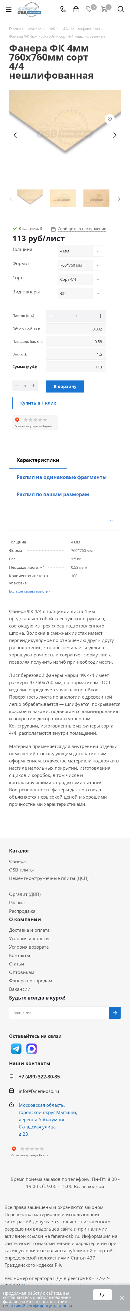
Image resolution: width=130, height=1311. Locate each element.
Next (119, 198)
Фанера (17, 861)
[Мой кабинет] (76, 9)
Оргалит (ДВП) (25, 894)
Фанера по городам (30, 981)
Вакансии (20, 989)
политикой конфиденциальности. (38, 1306)
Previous (11, 198)
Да (102, 1294)
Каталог (19, 850)
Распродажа (22, 911)
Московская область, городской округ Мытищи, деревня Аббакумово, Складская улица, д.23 (48, 1119)
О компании (25, 919)
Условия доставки (29, 938)
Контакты (19, 955)
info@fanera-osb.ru (39, 1091)
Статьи (16, 964)
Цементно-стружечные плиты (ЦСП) (48, 878)
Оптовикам (21, 972)
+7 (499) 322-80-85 (39, 1076)
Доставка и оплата (29, 930)
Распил (17, 903)
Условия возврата (29, 947)
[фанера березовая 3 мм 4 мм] (65, 135)
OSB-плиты (21, 870)
